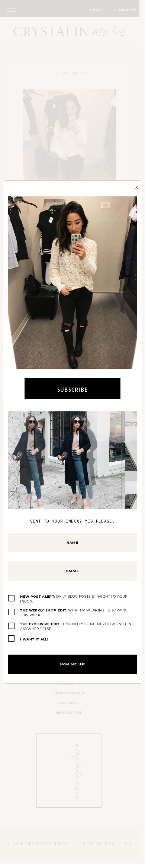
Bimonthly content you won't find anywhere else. (77, 626)
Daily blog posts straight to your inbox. (74, 599)
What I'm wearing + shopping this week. (74, 612)
